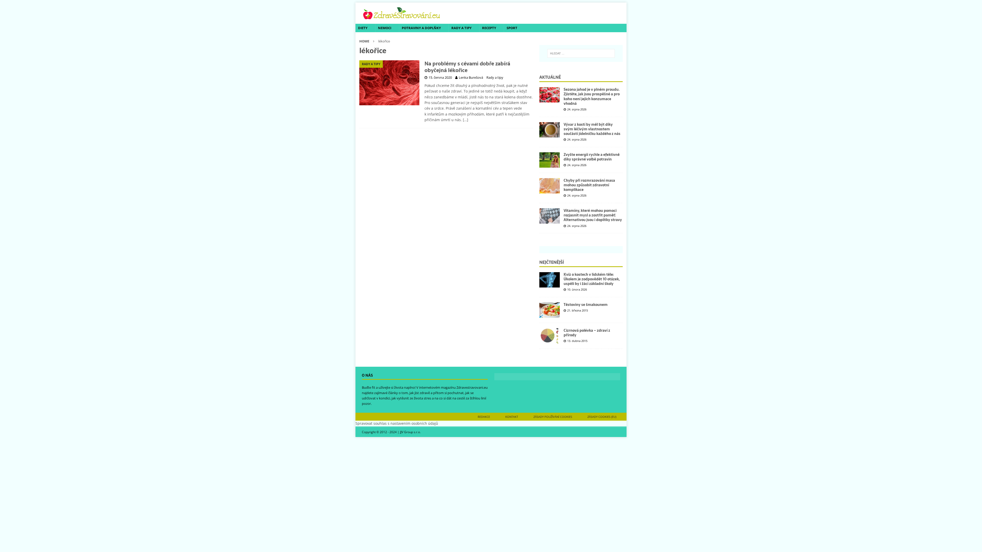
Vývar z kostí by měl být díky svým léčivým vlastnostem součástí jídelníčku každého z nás (592, 129)
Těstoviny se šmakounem (586, 304)
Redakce (484, 417)
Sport (512, 28)
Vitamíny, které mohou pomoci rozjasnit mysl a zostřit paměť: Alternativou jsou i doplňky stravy (593, 215)
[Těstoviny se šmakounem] (549, 310)
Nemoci (384, 28)
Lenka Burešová (471, 77)
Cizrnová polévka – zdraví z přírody (587, 333)
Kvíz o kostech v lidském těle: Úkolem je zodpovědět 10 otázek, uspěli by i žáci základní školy (592, 279)
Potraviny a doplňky (421, 28)
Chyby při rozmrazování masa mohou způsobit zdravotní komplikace (589, 185)
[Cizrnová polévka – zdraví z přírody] (549, 335)
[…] (465, 119)
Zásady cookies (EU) (601, 417)
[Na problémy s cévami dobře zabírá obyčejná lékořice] (389, 82)
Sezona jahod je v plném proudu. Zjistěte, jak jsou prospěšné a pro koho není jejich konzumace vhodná (592, 96)
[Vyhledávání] (581, 53)
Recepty (489, 28)
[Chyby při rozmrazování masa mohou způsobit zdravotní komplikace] (549, 185)
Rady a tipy (461, 28)
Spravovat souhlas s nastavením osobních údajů (396, 423)
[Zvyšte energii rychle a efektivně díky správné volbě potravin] (549, 160)
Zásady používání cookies (552, 417)
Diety (362, 28)
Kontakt (511, 417)
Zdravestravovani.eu (472, 387)
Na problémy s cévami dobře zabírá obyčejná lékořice (467, 67)
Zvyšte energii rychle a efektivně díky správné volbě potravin (592, 157)
